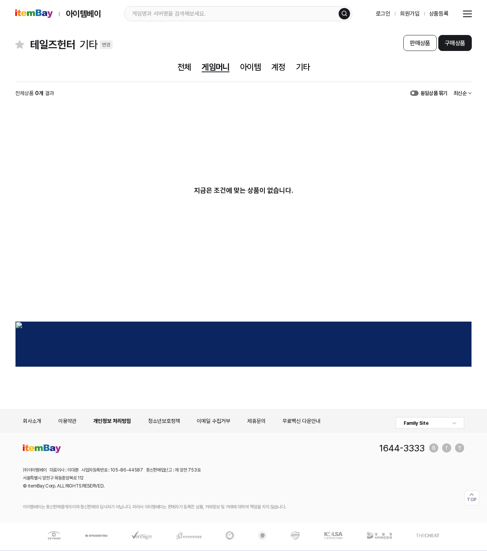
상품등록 (439, 14)
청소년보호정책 (164, 421)
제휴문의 (256, 421)
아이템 (250, 67)
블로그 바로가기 (433, 448)
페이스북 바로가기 (446, 448)
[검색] (344, 13)
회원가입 (409, 14)
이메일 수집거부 (213, 421)
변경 (106, 45)
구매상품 (455, 43)
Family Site (416, 423)
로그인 (383, 14)
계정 (278, 67)
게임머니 (215, 67)
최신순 (460, 93)
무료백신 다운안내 (301, 421)
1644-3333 (402, 448)
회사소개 (32, 421)
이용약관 (67, 421)
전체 (184, 67)
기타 (303, 67)
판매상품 (420, 43)
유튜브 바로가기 (459, 448)
